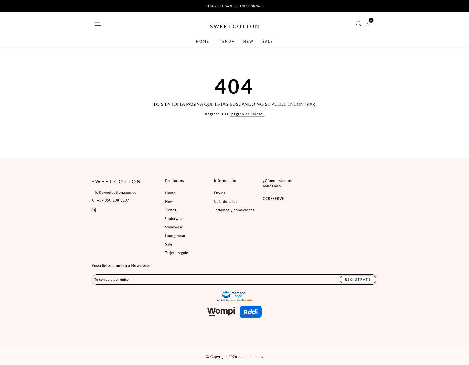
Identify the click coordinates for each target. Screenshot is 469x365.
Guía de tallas (225, 201)
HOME (202, 41)
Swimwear (174, 227)
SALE (267, 41)
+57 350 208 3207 (113, 200)
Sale (168, 244)
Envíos (219, 193)
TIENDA (226, 41)
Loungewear (175, 236)
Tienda (171, 210)
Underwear (174, 218)
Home (170, 193)
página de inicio (247, 114)
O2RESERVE (273, 198)
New (169, 201)
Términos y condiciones (234, 210)
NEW (248, 41)
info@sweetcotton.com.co (114, 192)
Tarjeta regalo (176, 253)
